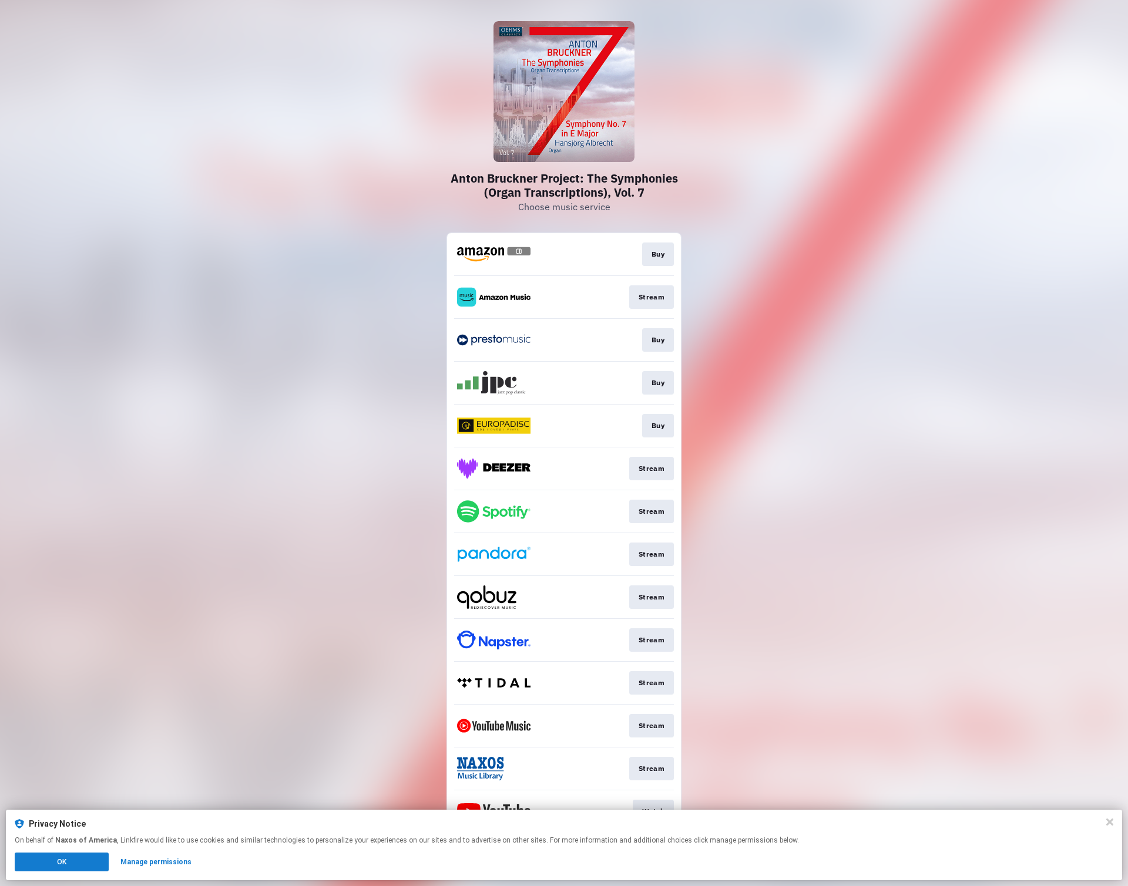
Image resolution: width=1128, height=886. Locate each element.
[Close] (1109, 822)
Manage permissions (156, 862)
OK (61, 862)
